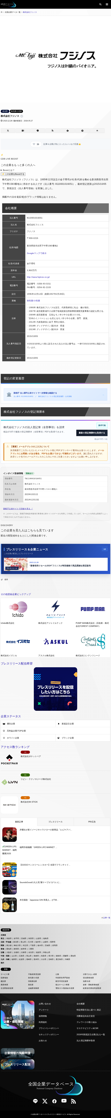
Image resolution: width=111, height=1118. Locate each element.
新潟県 (5, 111)
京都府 (16, 952)
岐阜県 (23, 949)
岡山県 (29, 956)
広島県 (21, 956)
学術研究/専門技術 (63, 978)
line (36, 1102)
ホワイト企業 (13, 738)
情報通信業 (32, 981)
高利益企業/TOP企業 (16, 731)
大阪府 (9, 952)
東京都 (9, 945)
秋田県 (31, 938)
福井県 (38, 942)
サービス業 (5, 974)
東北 (2, 938)
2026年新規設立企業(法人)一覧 (91, 1034)
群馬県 (55, 945)
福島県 (45, 938)
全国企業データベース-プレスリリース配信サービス (49, 1114)
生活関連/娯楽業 (7, 988)
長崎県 (29, 959)
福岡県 (14, 959)
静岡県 (16, 949)
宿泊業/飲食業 (88, 978)
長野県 (52, 942)
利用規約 (43, 1022)
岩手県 (16, 938)
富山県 (23, 942)
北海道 (3, 935)
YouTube (65, 1102)
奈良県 (31, 952)
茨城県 (47, 945)
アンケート (44, 1010)
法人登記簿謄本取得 (86, 1040)
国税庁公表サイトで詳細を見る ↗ (18, 509)
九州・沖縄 (5, 959)
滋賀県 (38, 952)
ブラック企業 (68, 738)
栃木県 (40, 945)
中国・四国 (5, 956)
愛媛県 (65, 956)
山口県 (14, 956)
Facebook (55, 1102)
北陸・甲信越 (6, 942)
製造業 (30, 985)
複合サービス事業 (62, 985)
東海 (2, 949)
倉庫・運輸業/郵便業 (91, 985)
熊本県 (36, 959)
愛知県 (9, 949)
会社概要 (81, 1004)
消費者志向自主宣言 (86, 1016)
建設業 (3, 981)
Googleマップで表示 (36, 253)
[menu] (106, 4)
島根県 (36, 956)
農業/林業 (4, 985)
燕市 (6, 580)
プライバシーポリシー (49, 1028)
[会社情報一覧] (17, 1015)
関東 (2, 945)
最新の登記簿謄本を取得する (92, 433)
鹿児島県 (59, 959)
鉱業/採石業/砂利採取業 (92, 988)
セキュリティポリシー (49, 1034)
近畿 (2, 952)
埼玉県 (25, 945)
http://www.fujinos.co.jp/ (38, 277)
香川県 (51, 956)
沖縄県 (67, 959)
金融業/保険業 (33, 988)
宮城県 (23, 938)
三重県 (31, 949)
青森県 (9, 938)
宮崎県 (51, 959)
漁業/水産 (86, 981)
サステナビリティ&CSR (87, 1028)
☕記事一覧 (105, 918)
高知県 (73, 956)
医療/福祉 (4, 978)
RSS (74, 1102)
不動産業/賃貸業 (34, 974)
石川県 (30, 942)
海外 (2, 963)
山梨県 (45, 942)
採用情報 (43, 1016)
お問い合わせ (45, 1004)
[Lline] (37, 130)
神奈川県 (17, 945)
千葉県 (32, 945)
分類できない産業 (90, 974)
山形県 (38, 938)
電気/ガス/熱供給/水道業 (65, 988)
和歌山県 (46, 952)
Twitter (46, 1102)
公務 (57, 974)
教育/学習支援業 (62, 981)
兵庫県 (23, 952)
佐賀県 (21, 959)
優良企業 (11, 724)
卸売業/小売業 (16, 111)
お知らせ (43, 1040)
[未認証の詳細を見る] (22, 116)
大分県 (43, 959)
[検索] (100, 4)
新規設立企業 (68, 724)
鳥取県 (43, 956)
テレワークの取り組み (87, 1022)
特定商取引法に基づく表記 (89, 1010)
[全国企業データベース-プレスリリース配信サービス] (8, 4)
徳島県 (58, 956)
